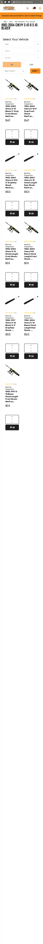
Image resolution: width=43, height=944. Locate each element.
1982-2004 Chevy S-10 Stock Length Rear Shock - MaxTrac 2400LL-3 (30, 183)
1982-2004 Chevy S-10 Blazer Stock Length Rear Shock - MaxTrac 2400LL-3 (30, 325)
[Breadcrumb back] (13, 22)
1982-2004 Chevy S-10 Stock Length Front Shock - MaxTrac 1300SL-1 (11, 254)
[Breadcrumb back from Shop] (8, 22)
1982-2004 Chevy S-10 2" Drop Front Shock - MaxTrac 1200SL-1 (30, 111)
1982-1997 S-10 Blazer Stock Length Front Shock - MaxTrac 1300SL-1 (11, 396)
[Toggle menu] (40, 8)
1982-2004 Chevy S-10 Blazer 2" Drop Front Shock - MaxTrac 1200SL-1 (11, 111)
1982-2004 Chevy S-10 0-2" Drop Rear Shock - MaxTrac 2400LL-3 (11, 183)
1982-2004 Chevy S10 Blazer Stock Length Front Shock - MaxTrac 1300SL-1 (30, 254)
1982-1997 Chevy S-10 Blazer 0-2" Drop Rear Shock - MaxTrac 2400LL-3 (10, 325)
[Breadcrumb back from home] (2, 22)
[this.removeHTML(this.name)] (12, 86)
